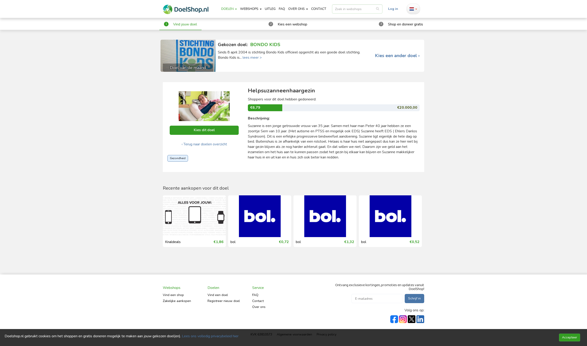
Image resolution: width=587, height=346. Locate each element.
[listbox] (357, 9)
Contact (258, 301)
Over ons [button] (297, 9)
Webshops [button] (249, 9)
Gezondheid (178, 158)
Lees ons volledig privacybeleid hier (210, 336)
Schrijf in (414, 298)
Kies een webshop (292, 24)
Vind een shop (173, 295)
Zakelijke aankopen (177, 301)
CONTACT (318, 9)
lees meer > (252, 57)
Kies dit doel (204, 130)
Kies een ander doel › (397, 55)
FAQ (282, 9)
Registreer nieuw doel (224, 301)
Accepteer (569, 337)
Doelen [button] (228, 9)
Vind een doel (218, 295)
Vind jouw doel (185, 24)
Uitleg (270, 9)
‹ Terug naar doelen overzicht (204, 144)
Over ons (259, 307)
